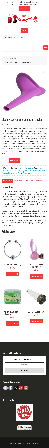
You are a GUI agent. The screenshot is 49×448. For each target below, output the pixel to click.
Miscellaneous (11, 170)
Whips (44, 170)
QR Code (38, 181)
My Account (24, 8)
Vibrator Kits (36, 170)
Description (7, 181)
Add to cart (14, 160)
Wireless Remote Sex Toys (11, 173)
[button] (45, 47)
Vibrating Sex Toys (24, 170)
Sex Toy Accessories (26, 168)
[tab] (7, 181)
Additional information (23, 181)
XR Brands (26, 173)
